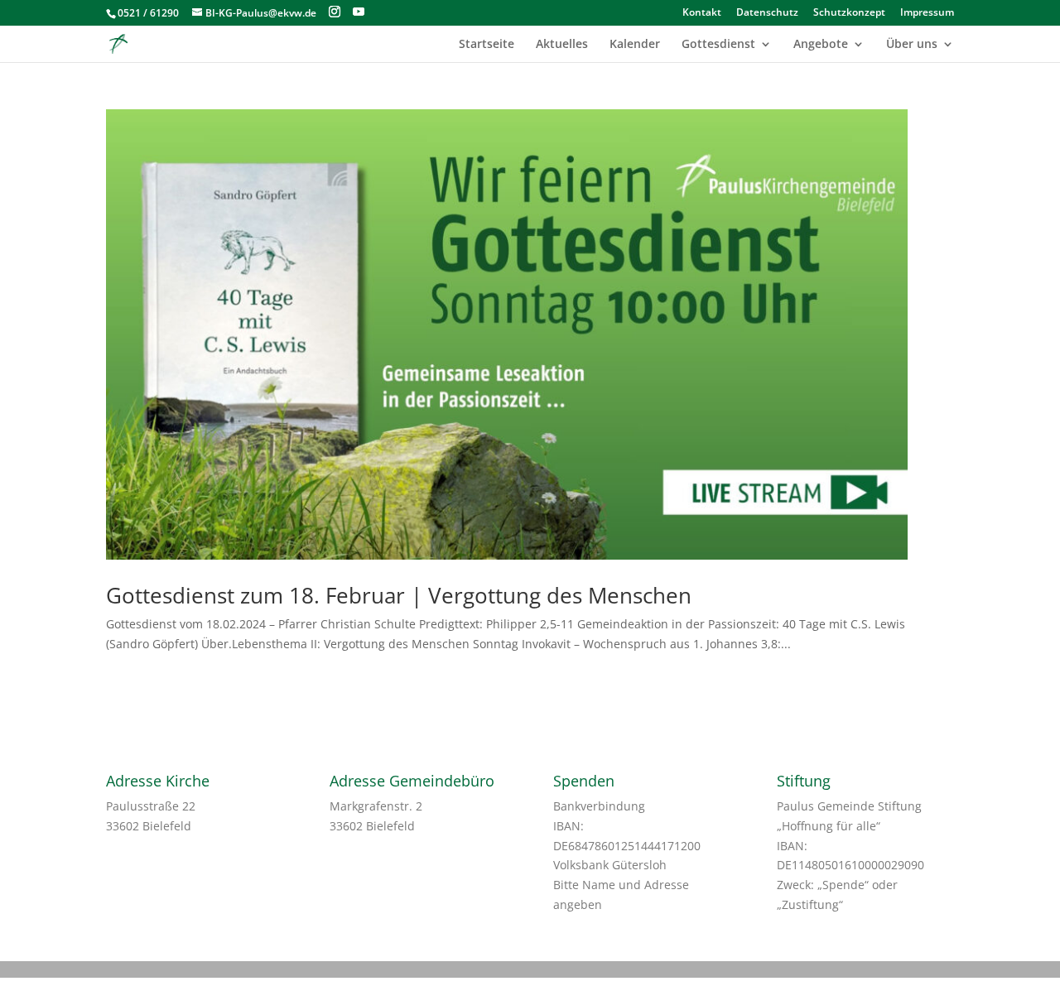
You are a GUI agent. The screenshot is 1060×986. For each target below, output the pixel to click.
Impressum (927, 13)
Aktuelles (562, 44)
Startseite (486, 44)
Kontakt (701, 13)
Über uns (911, 44)
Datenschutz (767, 13)
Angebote (820, 44)
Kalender (635, 44)
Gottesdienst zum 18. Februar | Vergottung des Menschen (398, 595)
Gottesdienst (718, 44)
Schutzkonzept (849, 13)
